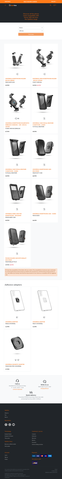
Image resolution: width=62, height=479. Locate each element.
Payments (34, 442)
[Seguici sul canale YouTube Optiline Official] (13, 424)
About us (7, 413)
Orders (6, 459)
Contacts (34, 434)
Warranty (34, 438)
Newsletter (8, 420)
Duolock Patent (8, 434)
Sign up (6, 457)
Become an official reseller (10, 444)
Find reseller (7, 446)
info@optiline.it (45, 388)
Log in (6, 455)
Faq (5, 415)
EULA (56, 469)
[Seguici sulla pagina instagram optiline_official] (9, 424)
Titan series (7, 438)
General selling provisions (37, 444)
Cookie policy (54, 470)
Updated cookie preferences (51, 472)
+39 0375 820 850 (17, 389)
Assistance (7, 1)
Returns (33, 440)
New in (6, 417)
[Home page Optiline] (12, 5)
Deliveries (34, 436)
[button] (50, 5)
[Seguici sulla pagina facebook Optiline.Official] (6, 424)
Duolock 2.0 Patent (9, 436)
